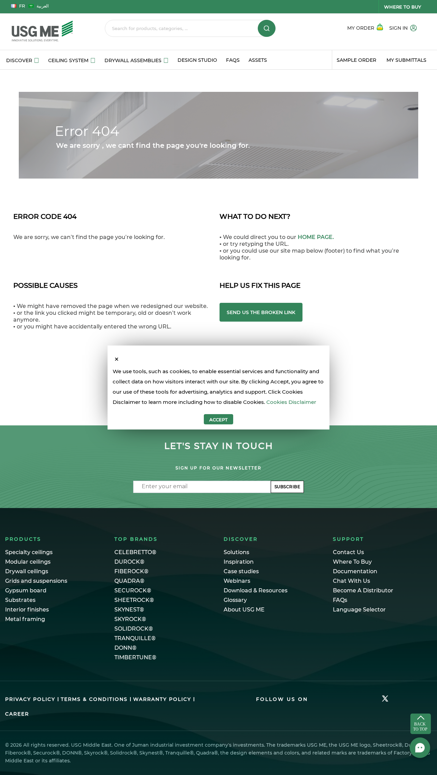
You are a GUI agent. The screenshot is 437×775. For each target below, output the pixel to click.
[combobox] (190, 28)
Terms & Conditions (94, 699)
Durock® (129, 562)
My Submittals (406, 60)
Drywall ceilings (26, 571)
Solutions (236, 552)
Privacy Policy (30, 699)
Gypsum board (25, 590)
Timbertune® (135, 657)
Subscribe (287, 486)
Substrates (20, 600)
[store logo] (48, 32)
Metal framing (25, 619)
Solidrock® (133, 628)
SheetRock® (134, 600)
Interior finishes (27, 609)
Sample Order (356, 60)
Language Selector (359, 609)
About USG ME (244, 609)
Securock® (132, 590)
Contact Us (348, 552)
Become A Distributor (363, 590)
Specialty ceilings (29, 552)
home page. (316, 237)
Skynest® (129, 609)
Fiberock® (131, 571)
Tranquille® (135, 638)
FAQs (233, 60)
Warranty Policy (162, 699)
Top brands (136, 539)
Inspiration (239, 562)
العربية (43, 6)
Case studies (241, 571)
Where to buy (402, 7)
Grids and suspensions (36, 581)
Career (17, 714)
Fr (22, 6)
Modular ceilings (28, 562)
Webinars (237, 581)
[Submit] (267, 28)
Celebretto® (135, 552)
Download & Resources (255, 590)
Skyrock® (130, 619)
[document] (218, 395)
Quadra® (129, 581)
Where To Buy (352, 562)
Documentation (355, 571)
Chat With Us (351, 581)
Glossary (235, 600)
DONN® (125, 648)
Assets (258, 60)
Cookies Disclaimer (291, 402)
